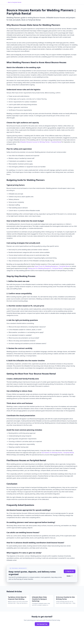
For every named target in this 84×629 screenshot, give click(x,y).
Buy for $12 (70, 571)
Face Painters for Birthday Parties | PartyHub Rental (57, 452)
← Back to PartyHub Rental (14, 2)
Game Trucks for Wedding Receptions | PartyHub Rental (52, 266)
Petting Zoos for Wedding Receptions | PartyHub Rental (45, 268)
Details (69, 576)
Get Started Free (42, 624)
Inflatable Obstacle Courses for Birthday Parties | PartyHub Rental (40, 142)
